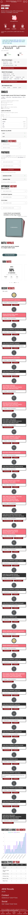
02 (14, 26)
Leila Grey (5, 422)
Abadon (20, 387)
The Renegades (15, 575)
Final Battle (9, 12)
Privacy (16, 897)
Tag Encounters (8, 520)
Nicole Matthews (18, 787)
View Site (3, 891)
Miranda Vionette (18, 745)
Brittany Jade (11, 516)
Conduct (11, 897)
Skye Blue (12, 673)
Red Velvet (5, 299)
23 (1, 107)
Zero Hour (15, 12)
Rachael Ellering (18, 466)
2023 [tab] (8, 115)
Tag (3, 123)
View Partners (11, 169)
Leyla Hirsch (8, 155)
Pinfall (4, 87)
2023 (3, 8)
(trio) (11, 387)
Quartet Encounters (9, 505)
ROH (4, 11)
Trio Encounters (8, 393)
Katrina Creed (18, 547)
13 (5, 107)
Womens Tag (5, 78)
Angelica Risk (18, 731)
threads (11, 903)
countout (15, 87)
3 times (18, 215)
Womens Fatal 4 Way (7, 75)
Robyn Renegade (14, 438)
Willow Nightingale (7, 631)
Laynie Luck (17, 659)
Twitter (3, 903)
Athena (4, 314)
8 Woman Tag (18, 77)
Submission (6, 563)
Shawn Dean (6, 818)
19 (5, 26)
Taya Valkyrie (6, 404)
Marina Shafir (6, 387)
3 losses (22, 28)
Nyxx (15, 617)
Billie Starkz (15, 314)
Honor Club (9, 11)
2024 (7, 8)
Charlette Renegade (19, 589)
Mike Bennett (6, 816)
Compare (16, 304)
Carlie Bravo (18, 816)
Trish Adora (5, 421)
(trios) (16, 388)
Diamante (16, 343)
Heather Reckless (19, 560)
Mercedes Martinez (13, 403)
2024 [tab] (5, 115)
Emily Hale (17, 516)
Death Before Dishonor (8, 65)
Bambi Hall (17, 801)
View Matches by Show (8, 68)
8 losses (7, 28)
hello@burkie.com (5, 897)
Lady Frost (5, 388)
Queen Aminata (7, 498)
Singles (3, 121)
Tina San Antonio (18, 329)
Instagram (7, 903)
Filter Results (5, 291)
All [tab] (2, 115)
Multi (3, 126)
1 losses (14, 28)
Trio (3, 125)
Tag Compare (18, 520)
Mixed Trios (16, 78)
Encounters (7, 304)
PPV (15, 11)
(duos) (19, 514)
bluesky (15, 903)
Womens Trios (6, 77)
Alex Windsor (20, 157)
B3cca (16, 759)
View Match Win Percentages (9, 81)
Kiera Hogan (6, 419)
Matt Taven (12, 815)
